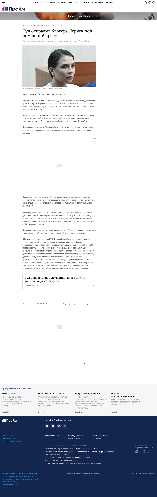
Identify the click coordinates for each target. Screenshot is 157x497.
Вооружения (97, 2)
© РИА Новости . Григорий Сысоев (34, 88)
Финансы (86, 2)
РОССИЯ (40, 304)
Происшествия (78, 16)
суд (73, 304)
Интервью (110, 2)
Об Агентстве (7, 435)
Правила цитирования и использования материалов (20, 474)
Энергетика (74, 2)
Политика (62, 2)
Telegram (62, 94)
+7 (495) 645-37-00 (53, 436)
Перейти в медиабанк (55, 88)
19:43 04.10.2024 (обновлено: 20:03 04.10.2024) (39, 25)
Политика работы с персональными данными (17, 476)
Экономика (50, 2)
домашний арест (84, 304)
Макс (43, 94)
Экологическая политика (10, 484)
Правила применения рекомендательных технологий (20, 479)
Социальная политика (9, 482)
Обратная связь (8, 438)
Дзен (52, 94)
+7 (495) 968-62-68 (76, 437)
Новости (38, 2)
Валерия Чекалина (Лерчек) (58, 304)
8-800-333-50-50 (99, 437)
